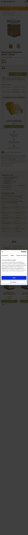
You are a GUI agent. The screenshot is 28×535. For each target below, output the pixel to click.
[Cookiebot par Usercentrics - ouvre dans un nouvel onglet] (21, 252)
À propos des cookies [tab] (21, 255)
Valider (14, 277)
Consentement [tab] (4, 255)
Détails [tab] (12, 255)
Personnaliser (13, 282)
